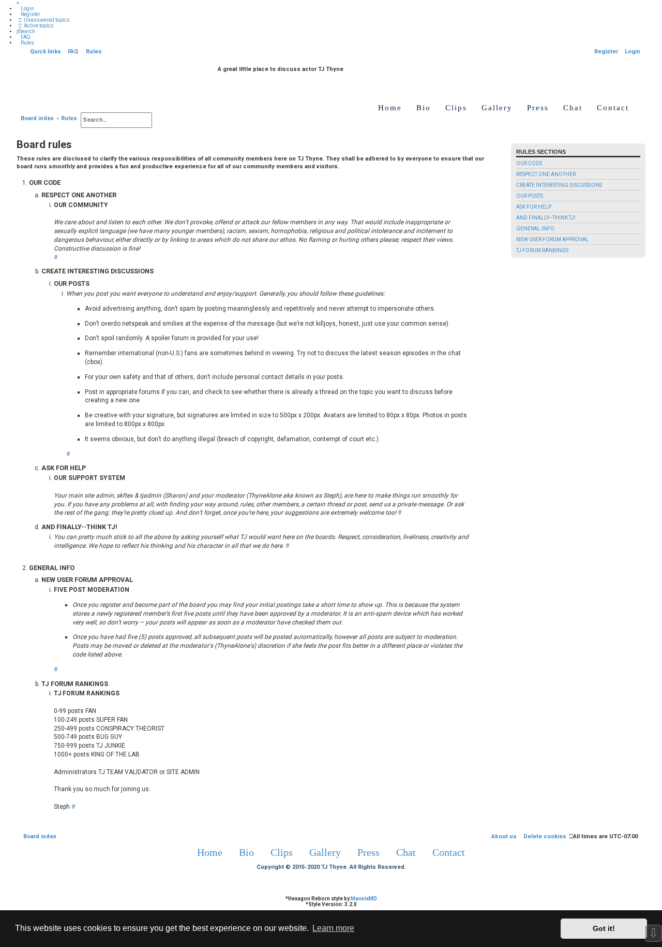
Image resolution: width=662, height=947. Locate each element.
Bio (423, 108)
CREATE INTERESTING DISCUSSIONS (559, 185)
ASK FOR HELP (533, 207)
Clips (456, 108)
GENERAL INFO (535, 228)
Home (390, 108)
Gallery (497, 108)
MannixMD (364, 898)
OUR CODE (529, 163)
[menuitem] (25, 8)
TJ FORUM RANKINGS (542, 250)
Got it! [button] (604, 928)
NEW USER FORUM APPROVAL (552, 239)
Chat (572, 108)
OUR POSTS (529, 196)
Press (538, 108)
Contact (613, 108)
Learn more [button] (333, 928)
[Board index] (212, 71)
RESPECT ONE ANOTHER (546, 174)
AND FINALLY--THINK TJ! (546, 218)
